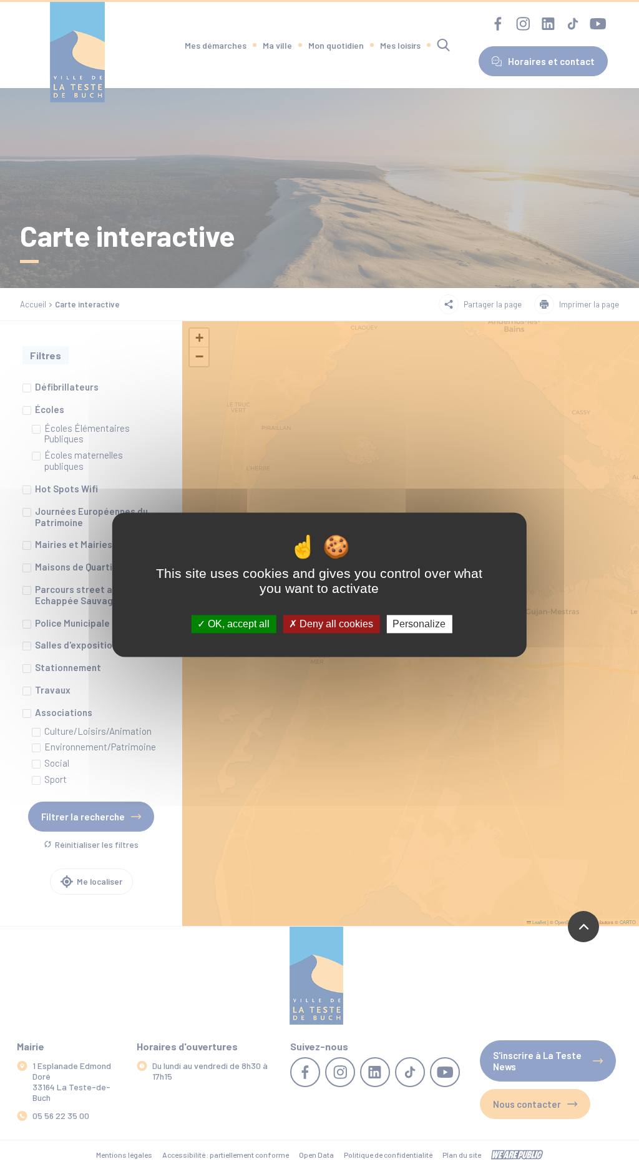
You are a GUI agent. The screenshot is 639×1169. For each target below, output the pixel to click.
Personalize (419, 624)
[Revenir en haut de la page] (583, 926)
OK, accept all (237, 624)
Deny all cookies (335, 624)
